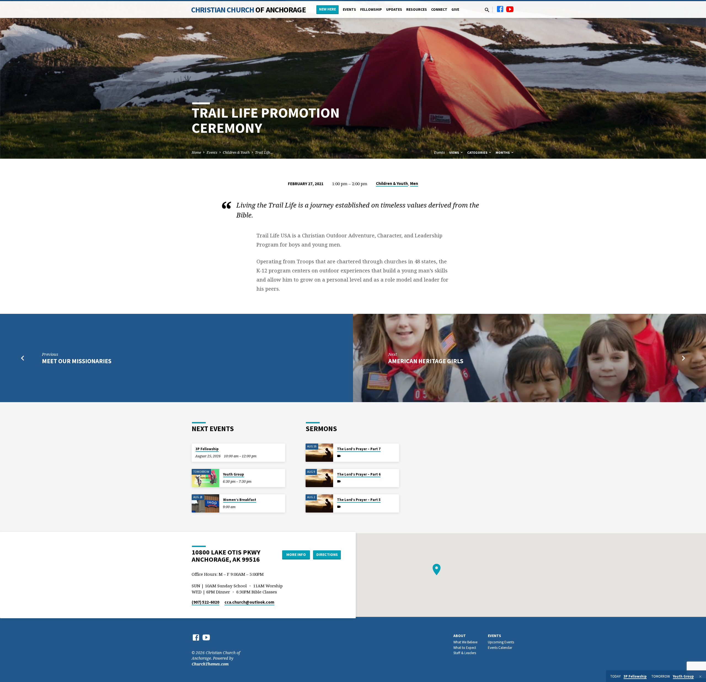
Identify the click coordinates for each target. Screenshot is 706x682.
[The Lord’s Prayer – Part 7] (319, 453)
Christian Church (248, 10)
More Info (296, 554)
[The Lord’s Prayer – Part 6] (319, 478)
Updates (394, 9)
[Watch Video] (339, 456)
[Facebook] (500, 9)
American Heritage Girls (425, 361)
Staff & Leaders (464, 653)
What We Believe (465, 642)
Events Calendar (500, 647)
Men (414, 183)
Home (196, 152)
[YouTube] (510, 9)
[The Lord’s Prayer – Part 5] (319, 503)
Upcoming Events (501, 642)
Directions (327, 554)
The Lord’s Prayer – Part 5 (359, 499)
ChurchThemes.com (210, 664)
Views (454, 152)
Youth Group (233, 474)
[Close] (700, 676)
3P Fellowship (207, 449)
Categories (477, 152)
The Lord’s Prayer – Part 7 (359, 449)
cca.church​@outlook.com (249, 602)
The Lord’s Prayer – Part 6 (359, 474)
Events (349, 9)
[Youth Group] (205, 478)
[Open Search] (487, 10)
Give (455, 9)
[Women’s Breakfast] (205, 503)
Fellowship (371, 9)
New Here (327, 9)
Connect (439, 9)
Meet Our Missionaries (76, 361)
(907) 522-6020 (205, 602)
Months (503, 152)
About (459, 635)
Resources (416, 9)
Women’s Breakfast (239, 499)
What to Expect (464, 647)
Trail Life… (264, 152)
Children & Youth (236, 152)
